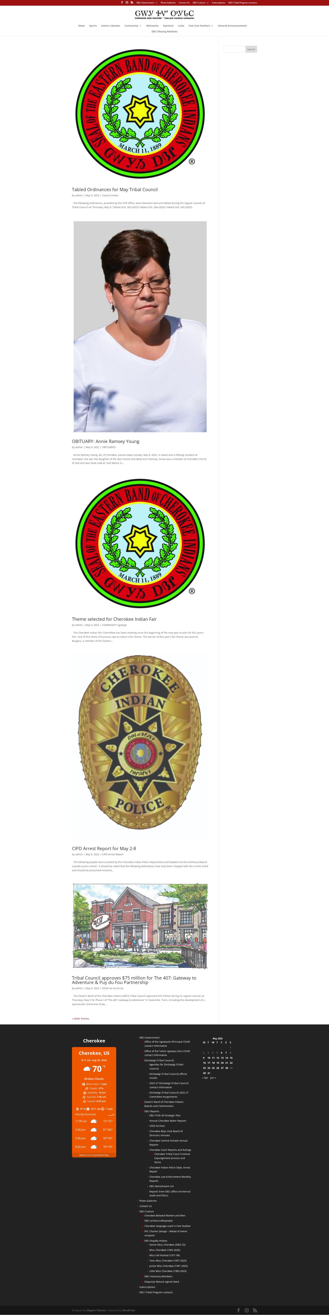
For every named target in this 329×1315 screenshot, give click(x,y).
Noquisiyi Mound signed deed (161, 1281)
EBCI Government (145, 3)
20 (222, 1062)
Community (131, 26)
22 (231, 1062)
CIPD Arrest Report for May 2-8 (104, 848)
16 (204, 1062)
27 (222, 1068)
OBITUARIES (109, 447)
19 (217, 1062)
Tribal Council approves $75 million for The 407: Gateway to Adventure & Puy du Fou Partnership (134, 980)
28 (226, 1068)
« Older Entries (80, 1018)
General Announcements (232, 26)
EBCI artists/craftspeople (158, 1220)
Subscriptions (218, 3)
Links (181, 26)
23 (204, 1068)
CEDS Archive (157, 1125)
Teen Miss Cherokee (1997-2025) (167, 1260)
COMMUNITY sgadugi (114, 625)
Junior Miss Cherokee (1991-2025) (168, 1266)
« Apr (205, 1077)
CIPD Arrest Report (112, 854)
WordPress (128, 1310)
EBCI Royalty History (155, 1240)
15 (231, 1057)
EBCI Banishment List (161, 1186)
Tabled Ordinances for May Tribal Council (115, 189)
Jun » (213, 1077)
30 (204, 1073)
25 (213, 1068)
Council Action (110, 195)
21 (226, 1062)
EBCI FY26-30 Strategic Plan (165, 1115)
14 (226, 1057)
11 (213, 1057)
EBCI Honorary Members (158, 1276)
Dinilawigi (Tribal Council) (159, 1060)
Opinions (168, 26)
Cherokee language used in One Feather (167, 1226)
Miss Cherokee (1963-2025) (164, 1250)
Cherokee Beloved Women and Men (164, 1215)
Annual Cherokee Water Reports (167, 1120)
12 (217, 1057)
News (81, 26)
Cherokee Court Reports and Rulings (170, 1149)
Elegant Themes (96, 1310)
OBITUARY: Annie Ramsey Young (105, 441)
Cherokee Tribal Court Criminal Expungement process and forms (172, 1158)
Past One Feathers (199, 26)
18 (213, 1062)
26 (217, 1068)
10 (209, 1057)
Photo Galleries (168, 3)
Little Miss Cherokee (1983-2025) (167, 1271)
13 (222, 1057)
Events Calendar (110, 26)
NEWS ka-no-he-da (112, 988)
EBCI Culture (199, 3)
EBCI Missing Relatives (165, 31)
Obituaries (152, 26)
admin (79, 195)
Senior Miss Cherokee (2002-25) (167, 1244)
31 (209, 1073)
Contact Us (184, 3)
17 (209, 1062)
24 (209, 1068)
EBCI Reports (151, 1111)
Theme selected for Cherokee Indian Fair (114, 619)
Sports (93, 26)
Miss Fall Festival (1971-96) (164, 1255)
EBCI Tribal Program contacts (242, 3)
